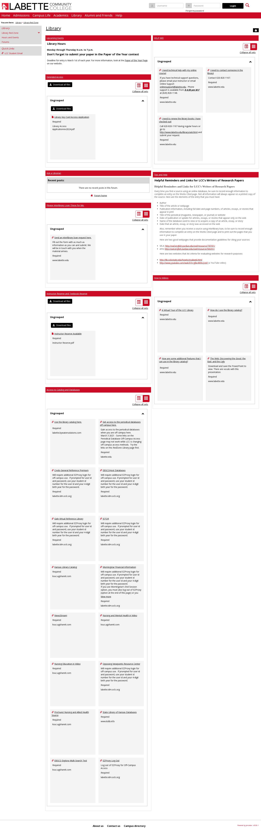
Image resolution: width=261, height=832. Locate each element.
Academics (60, 15)
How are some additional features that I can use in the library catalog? (180, 360)
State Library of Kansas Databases (120, 712)
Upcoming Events (55, 38)
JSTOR (106, 518)
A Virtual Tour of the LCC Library (177, 310)
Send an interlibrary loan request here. (72, 237)
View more (106, 596)
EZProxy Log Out (111, 760)
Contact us (113, 826)
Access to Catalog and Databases (63, 389)
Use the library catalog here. (68, 422)
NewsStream (60, 615)
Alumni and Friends (99, 15)
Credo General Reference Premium (71, 470)
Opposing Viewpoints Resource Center (121, 663)
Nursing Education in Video (67, 663)
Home (6, 15)
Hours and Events (10, 37)
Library (76, 15)
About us (98, 826)
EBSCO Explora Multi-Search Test (70, 760)
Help (119, 15)
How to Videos (161, 277)
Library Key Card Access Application (71, 117)
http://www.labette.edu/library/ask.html (179, 132)
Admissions (21, 15)
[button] (60, 84)
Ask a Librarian (54, 173)
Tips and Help (160, 174)
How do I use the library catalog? (226, 310)
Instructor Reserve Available (68, 333)
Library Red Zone (31, 22)
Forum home (100, 195)
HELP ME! (159, 38)
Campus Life (41, 15)
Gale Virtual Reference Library (68, 518)
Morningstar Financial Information (119, 567)
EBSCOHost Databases (114, 470)
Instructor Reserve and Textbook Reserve (67, 293)
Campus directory (134, 826)
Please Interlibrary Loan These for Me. (65, 205)
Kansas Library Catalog (65, 567)
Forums (5, 42)
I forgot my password (194, 11)
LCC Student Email (14, 53)
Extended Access (55, 77)
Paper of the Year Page (136, 60)
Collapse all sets (140, 91)
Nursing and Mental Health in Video (120, 615)
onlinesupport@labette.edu (173, 86)
